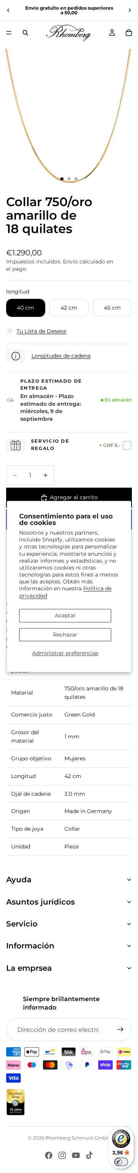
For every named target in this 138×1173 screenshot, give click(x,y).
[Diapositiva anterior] (8, 10)
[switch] (121, 1162)
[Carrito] (128, 32)
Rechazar (65, 634)
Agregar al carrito (74, 497)
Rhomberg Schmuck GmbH (77, 1138)
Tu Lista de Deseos (41, 331)
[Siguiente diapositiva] (129, 10)
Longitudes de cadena (60, 355)
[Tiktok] (89, 1155)
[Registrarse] (120, 1029)
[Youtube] (75, 1155)
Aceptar (65, 615)
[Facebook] (48, 1155)
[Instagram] (62, 1155)
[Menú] (9, 33)
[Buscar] (25, 32)
